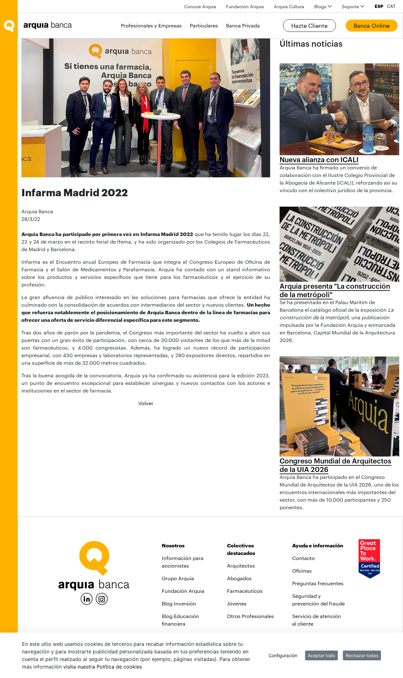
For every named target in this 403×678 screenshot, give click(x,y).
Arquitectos (241, 566)
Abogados (239, 578)
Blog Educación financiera (180, 620)
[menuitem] (200, 6)
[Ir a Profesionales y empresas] (49, 25)
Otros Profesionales (250, 616)
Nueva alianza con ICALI (319, 159)
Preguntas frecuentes (317, 583)
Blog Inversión (179, 603)
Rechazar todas (362, 655)
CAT (391, 6)
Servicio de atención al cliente (316, 620)
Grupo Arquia (178, 578)
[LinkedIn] (86, 598)
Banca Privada (243, 25)
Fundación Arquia (183, 591)
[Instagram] (101, 598)
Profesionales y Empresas (151, 25)
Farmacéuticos (245, 591)
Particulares (204, 25)
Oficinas (302, 571)
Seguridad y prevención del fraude (318, 599)
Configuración (283, 655)
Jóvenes (237, 603)
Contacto (303, 558)
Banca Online (371, 25)
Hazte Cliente (309, 25)
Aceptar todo (321, 655)
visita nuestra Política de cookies (102, 666)
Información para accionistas (182, 562)
